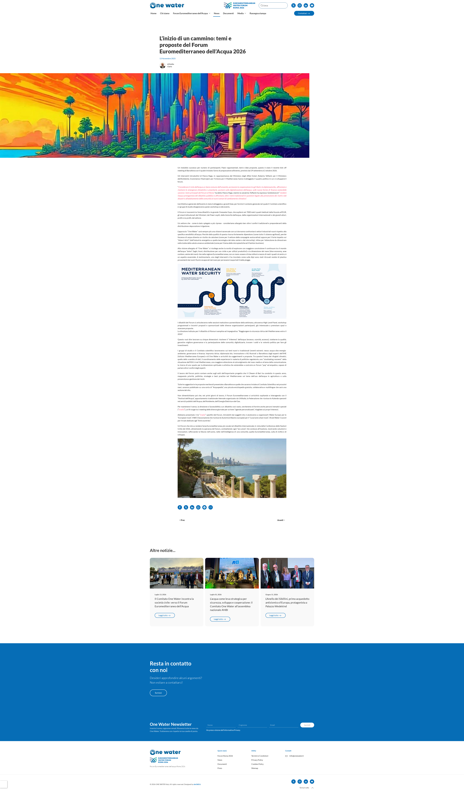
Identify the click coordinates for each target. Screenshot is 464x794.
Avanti (280, 520)
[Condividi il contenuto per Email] (210, 507)
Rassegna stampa (258, 13)
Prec (183, 520)
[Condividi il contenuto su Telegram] (204, 507)
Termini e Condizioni (259, 756)
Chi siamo (164, 13)
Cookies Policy (257, 764)
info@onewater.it (296, 756)
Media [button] (240, 13)
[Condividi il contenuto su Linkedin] (192, 507)
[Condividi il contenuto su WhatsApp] (198, 507)
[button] (312, 788)
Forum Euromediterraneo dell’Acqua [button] (190, 13)
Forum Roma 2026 (225, 756)
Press (220, 768)
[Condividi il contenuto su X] (186, 507)
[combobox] (273, 5)
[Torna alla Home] (167, 5)
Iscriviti (307, 725)
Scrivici (158, 692)
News (216, 13)
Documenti (228, 13)
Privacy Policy (257, 760)
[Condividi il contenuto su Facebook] (180, 507)
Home (153, 13)
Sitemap (254, 768)
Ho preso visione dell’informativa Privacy (223, 730)
